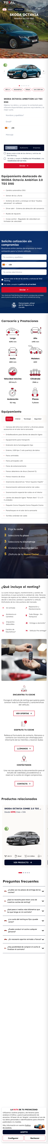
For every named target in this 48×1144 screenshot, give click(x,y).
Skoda (10, 9)
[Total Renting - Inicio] (9, 3)
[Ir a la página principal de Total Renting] (4, 9)
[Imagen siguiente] (43, 71)
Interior (18, 419)
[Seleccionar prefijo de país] (7, 128)
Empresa (36, 148)
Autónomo (24, 148)
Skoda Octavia (19, 9)
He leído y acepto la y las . (26, 160)
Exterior (9, 419)
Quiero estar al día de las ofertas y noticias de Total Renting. (24, 154)
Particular (11, 148)
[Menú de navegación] (44, 3)
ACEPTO (24, 1132)
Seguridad (37, 419)
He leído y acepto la (20, 284)
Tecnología (27, 419)
